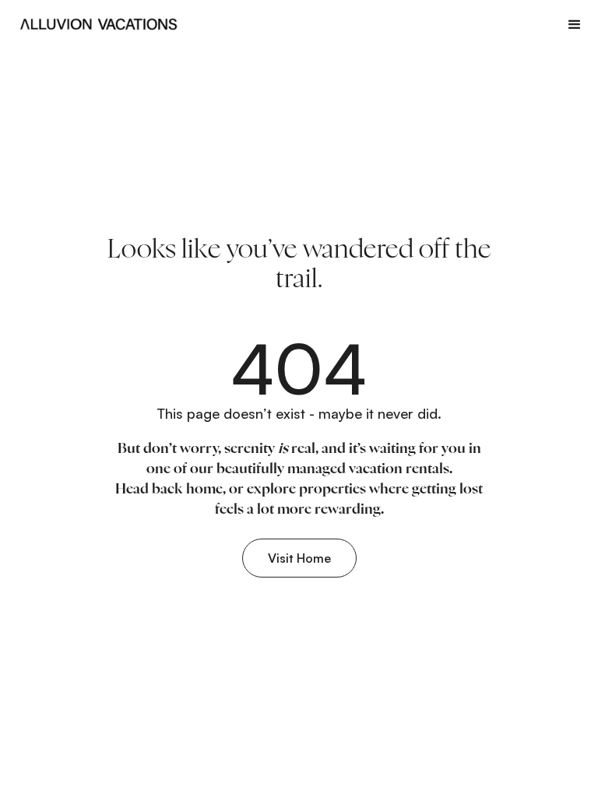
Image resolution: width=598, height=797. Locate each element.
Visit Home (299, 558)
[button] (574, 24)
